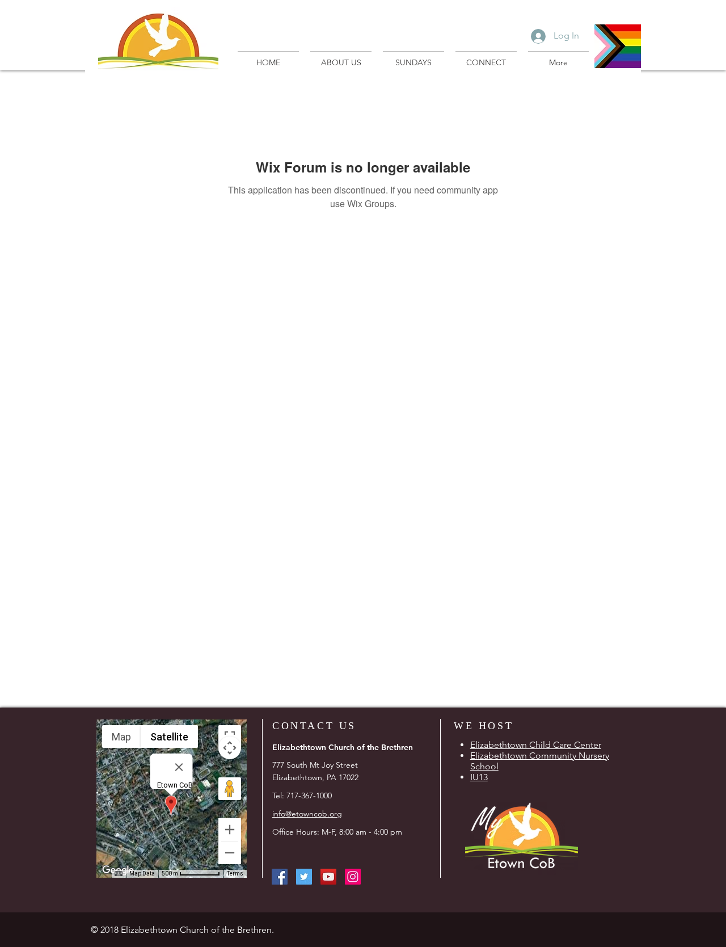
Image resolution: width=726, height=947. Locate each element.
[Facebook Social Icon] (280, 877)
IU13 (479, 777)
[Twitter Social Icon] (304, 877)
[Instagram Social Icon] (353, 877)
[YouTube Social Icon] (328, 877)
